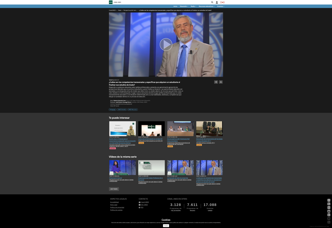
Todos (119, 10)
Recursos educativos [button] (206, 6)
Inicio (175, 6)
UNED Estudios (122, 109)
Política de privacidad (117, 207)
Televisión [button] (183, 6)
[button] (222, 133)
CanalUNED (112, 10)
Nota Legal (113, 205)
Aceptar (166, 226)
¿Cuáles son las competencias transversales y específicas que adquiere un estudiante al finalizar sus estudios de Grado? (175, 10)
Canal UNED (145, 202)
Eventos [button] (220, 6)
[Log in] (217, 2)
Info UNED (144, 205)
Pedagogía (113, 109)
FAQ (142, 207)
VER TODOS (113, 189)
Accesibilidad (114, 202)
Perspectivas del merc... (130, 10)
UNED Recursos (132, 109)
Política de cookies (116, 210)
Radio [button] (193, 6)
